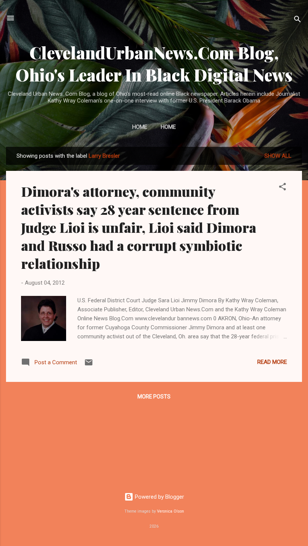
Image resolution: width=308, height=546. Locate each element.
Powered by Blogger (158, 496)
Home (139, 127)
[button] (282, 188)
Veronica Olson (170, 511)
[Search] (297, 20)
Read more (272, 362)
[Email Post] (88, 365)
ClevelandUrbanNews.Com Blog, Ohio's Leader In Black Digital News (154, 63)
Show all (277, 155)
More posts (154, 397)
